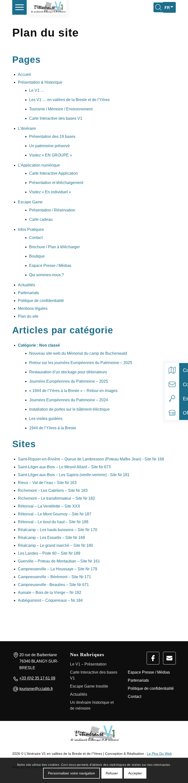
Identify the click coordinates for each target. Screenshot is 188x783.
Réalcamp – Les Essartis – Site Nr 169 (51, 537)
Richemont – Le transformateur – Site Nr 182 (56, 498)
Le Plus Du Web (159, 754)
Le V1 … (36, 90)
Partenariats (28, 293)
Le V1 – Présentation (88, 664)
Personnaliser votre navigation (71, 773)
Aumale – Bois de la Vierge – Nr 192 (49, 592)
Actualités (26, 285)
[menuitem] (19, 7)
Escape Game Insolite (89, 686)
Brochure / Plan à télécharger (54, 247)
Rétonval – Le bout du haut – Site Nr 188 (53, 522)
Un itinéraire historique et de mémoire (92, 705)
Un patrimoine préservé (49, 146)
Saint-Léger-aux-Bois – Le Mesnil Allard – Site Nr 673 (64, 467)
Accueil (24, 74)
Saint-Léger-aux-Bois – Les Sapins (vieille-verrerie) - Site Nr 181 (73, 475)
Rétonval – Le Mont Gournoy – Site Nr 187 (54, 514)
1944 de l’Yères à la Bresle (52, 428)
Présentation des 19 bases (52, 136)
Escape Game (30, 202)
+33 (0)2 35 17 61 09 (37, 678)
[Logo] (94, 734)
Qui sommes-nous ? (46, 275)
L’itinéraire (27, 128)
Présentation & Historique (40, 82)
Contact (36, 237)
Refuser (112, 773)
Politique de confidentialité (41, 301)
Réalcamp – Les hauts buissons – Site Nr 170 (57, 530)
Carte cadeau (41, 219)
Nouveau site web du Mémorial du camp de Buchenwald (78, 353)
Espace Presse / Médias (50, 265)
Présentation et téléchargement (56, 183)
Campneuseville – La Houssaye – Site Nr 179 (57, 569)
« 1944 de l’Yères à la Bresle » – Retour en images (73, 391)
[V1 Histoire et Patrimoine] (48, 7)
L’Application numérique (39, 165)
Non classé (49, 345)
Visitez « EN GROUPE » (50, 155)
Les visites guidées (45, 419)
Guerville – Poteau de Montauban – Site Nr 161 (59, 561)
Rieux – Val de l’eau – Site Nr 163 (47, 483)
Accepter (135, 773)
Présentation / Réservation (52, 210)
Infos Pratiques (31, 229)
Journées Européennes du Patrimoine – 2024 (68, 400)
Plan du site (28, 316)
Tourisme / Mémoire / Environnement (61, 109)
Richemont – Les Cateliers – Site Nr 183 (53, 490)
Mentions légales (32, 308)
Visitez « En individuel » (50, 192)
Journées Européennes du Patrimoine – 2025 (68, 381)
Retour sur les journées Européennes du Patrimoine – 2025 (80, 363)
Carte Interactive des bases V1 (55, 118)
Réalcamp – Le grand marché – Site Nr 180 (55, 545)
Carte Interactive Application (53, 173)
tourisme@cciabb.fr (36, 689)
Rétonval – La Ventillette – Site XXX (49, 506)
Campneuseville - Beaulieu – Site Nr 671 (53, 585)
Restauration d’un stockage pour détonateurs (68, 372)
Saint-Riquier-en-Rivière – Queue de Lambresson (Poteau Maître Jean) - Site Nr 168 (91, 459)
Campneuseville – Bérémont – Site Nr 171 (54, 577)
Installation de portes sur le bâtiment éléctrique (69, 409)
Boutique (37, 256)
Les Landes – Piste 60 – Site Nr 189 (49, 553)
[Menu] (19, 7)
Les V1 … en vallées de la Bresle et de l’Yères (69, 100)
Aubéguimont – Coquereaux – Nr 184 (50, 600)
